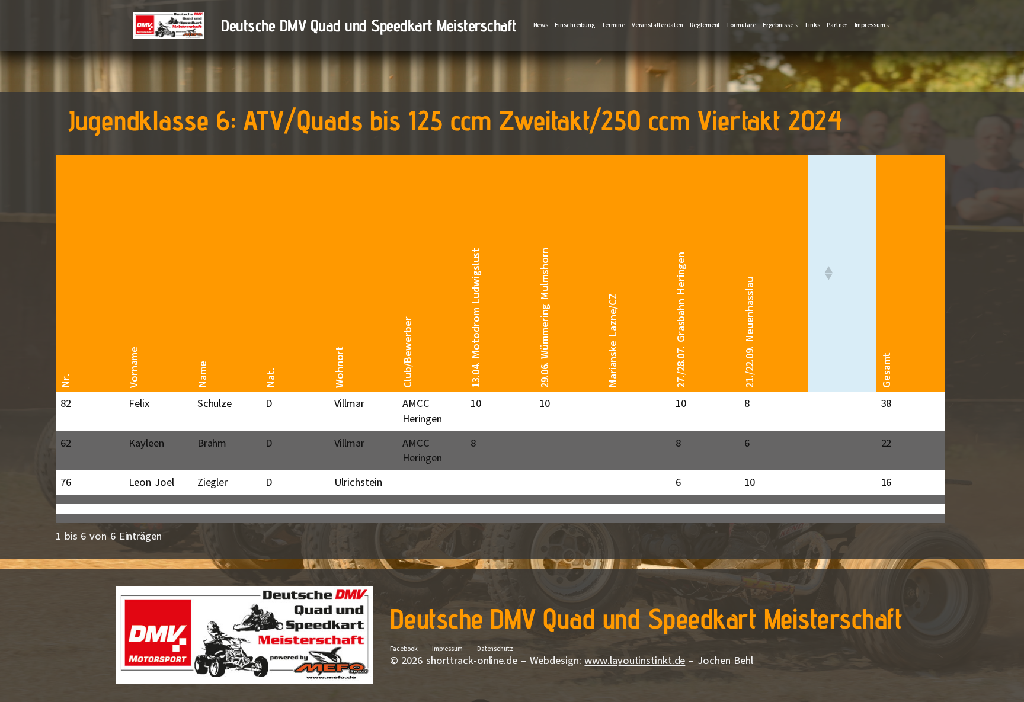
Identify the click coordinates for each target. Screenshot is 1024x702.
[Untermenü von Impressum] (889, 25)
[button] (827, 273)
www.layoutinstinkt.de (634, 660)
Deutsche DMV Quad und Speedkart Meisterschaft (369, 25)
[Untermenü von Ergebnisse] (797, 25)
